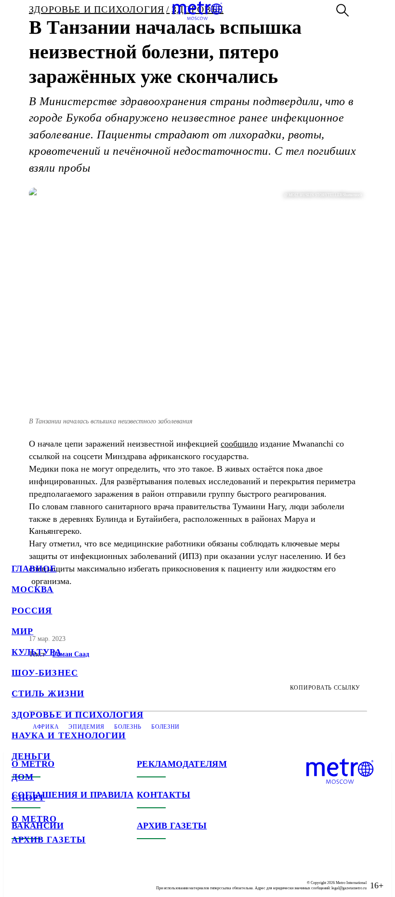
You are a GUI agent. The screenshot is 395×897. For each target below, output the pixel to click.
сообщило (239, 443)
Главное (34, 568)
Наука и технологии (69, 735)
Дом (23, 777)
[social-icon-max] (77, 877)
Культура (37, 652)
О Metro (34, 819)
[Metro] (197, 10)
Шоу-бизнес (45, 673)
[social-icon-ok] (58, 877)
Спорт (28, 797)
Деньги (31, 756)
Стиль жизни (48, 693)
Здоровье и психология (78, 715)
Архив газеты (49, 839)
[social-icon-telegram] (38, 877)
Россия (32, 610)
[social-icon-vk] (19, 877)
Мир (22, 631)
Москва (32, 589)
